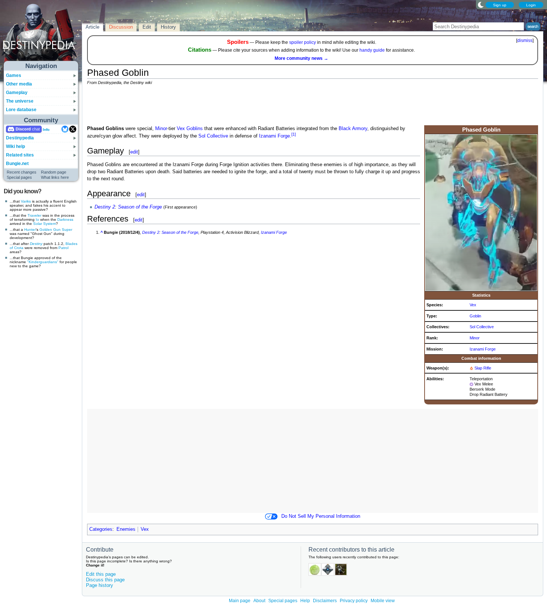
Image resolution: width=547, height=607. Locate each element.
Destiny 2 (105, 207)
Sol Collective (482, 327)
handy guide (372, 50)
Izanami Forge (483, 349)
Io (37, 219)
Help (305, 600)
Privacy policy (354, 600)
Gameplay (17, 92)
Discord (23, 129)
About (259, 600)
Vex (473, 305)
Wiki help (15, 146)
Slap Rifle (482, 368)
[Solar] (471, 368)
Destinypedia (20, 138)
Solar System (44, 224)
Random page (53, 172)
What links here (55, 177)
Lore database (21, 109)
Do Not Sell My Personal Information (320, 516)
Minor (475, 338)
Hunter (30, 229)
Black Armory (353, 128)
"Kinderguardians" (42, 262)
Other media (19, 84)
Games (13, 75)
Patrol (63, 248)
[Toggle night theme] (481, 4)
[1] (293, 134)
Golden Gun (50, 229)
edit (134, 152)
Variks (26, 201)
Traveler (34, 215)
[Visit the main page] (41, 34)
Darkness (65, 219)
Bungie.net (17, 163)
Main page (239, 600)
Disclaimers (325, 600)
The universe (19, 101)
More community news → (301, 58)
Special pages (19, 177)
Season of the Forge (140, 207)
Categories (100, 529)
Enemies (125, 529)
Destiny (36, 244)
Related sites (20, 155)
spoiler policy (302, 42)
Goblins (194, 128)
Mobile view (383, 600)
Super (67, 229)
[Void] (471, 384)
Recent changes (21, 172)
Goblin (475, 316)
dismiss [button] (524, 40)
